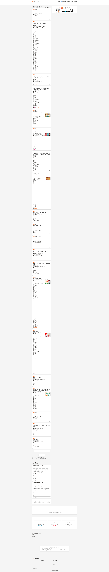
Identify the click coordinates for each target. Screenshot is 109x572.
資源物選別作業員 (36, 439)
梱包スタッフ (35, 331)
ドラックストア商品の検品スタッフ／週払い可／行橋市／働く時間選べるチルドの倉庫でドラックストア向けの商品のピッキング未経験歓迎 (41, 131)
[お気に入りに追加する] (49, 19)
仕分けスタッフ (35, 174)
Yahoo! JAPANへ (35, 568)
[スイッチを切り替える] (39, 7)
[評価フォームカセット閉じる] (50, 499)
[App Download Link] (63, 11)
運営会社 (54, 564)
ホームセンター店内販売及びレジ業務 (39, 251)
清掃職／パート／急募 (37, 377)
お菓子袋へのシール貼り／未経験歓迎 (39, 23)
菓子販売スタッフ (36, 111)
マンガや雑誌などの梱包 (37, 278)
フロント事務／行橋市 (37, 225)
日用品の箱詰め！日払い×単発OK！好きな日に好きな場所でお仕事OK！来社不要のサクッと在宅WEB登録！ (41, 154)
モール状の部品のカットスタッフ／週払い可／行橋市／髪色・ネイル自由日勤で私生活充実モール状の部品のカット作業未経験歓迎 (41, 390)
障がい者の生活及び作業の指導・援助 (39, 212)
